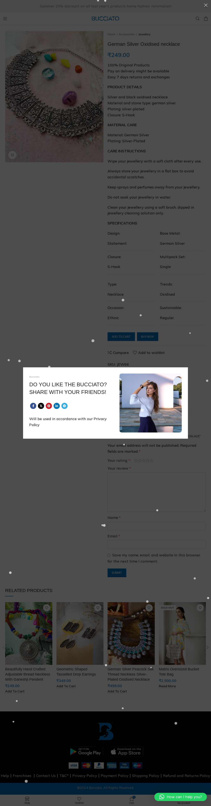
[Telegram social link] (64, 406)
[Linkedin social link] (57, 406)
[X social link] (41, 406)
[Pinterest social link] (49, 406)
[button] (180, 797)
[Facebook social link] (33, 406)
